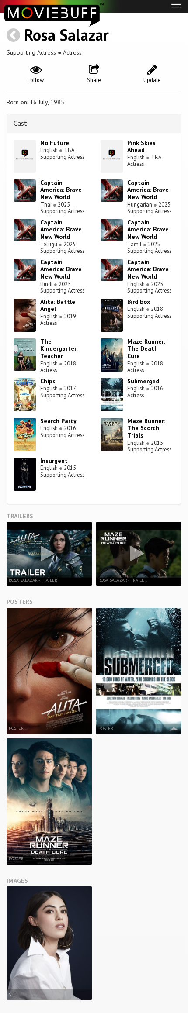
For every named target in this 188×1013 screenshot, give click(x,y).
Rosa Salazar (66, 34)
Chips (48, 381)
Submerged (143, 381)
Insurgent (54, 461)
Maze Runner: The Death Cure (146, 349)
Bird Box (138, 302)
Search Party (58, 421)
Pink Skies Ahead (141, 146)
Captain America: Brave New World (61, 190)
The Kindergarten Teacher (59, 349)
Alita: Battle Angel (57, 305)
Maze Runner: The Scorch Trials (146, 428)
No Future (54, 143)
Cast (20, 123)
